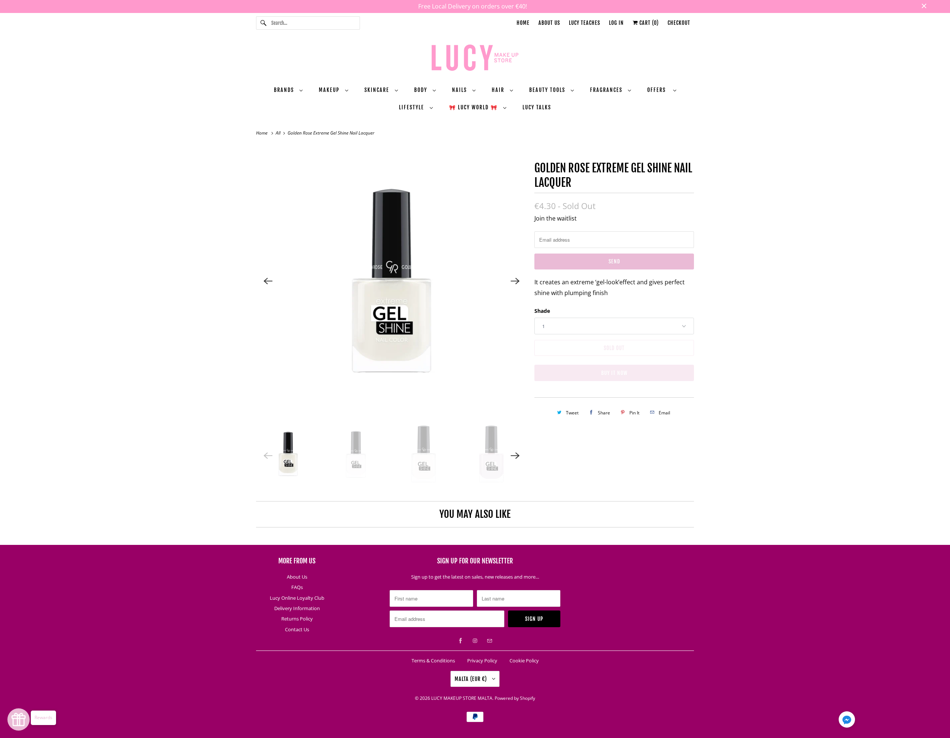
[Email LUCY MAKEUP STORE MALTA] (489, 641)
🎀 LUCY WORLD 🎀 (474, 107)
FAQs (297, 587)
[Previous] (268, 281)
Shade (542, 310)
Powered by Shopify (515, 698)
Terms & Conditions (433, 660)
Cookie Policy (524, 660)
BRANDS (285, 90)
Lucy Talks (536, 107)
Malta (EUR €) (471, 679)
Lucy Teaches (584, 23)
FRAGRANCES (607, 90)
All (279, 133)
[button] (847, 721)
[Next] (515, 281)
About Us (549, 23)
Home (523, 23)
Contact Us (297, 629)
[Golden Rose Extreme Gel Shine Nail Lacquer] (391, 281)
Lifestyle (412, 107)
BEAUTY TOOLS (548, 90)
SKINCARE (377, 90)
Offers (658, 90)
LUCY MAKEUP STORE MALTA (461, 698)
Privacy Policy (482, 660)
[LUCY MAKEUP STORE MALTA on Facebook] (460, 641)
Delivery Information (297, 608)
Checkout (679, 23)
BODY (421, 90)
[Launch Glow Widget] (18, 719)
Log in (616, 23)
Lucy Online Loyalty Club (297, 598)
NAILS (460, 90)
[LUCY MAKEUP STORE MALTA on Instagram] (475, 641)
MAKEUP (330, 90)
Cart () (648, 23)
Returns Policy (297, 618)
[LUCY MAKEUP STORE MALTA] (475, 59)
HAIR (499, 90)
